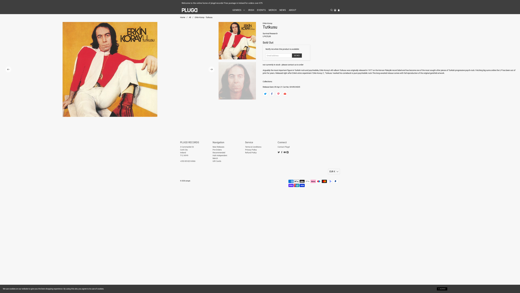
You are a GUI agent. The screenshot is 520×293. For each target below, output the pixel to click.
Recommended (219, 153)
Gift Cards (217, 161)
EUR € (332, 171)
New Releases (218, 147)
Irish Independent (220, 155)
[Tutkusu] (110, 69)
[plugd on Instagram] (287, 153)
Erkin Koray (267, 23)
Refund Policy (251, 153)
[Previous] (8, 69)
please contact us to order (292, 65)
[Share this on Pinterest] (278, 93)
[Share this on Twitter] (265, 93)
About (292, 10)
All (190, 17)
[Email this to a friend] (285, 93)
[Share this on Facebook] (271, 93)
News (283, 10)
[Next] (211, 69)
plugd (188, 181)
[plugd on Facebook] (282, 153)
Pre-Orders (217, 150)
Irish (251, 10)
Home (182, 17)
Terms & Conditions (253, 147)
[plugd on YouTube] (285, 153)
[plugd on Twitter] (279, 153)
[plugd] (190, 10)
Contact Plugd (284, 147)
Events (261, 10)
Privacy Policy (251, 150)
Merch (273, 10)
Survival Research (270, 33)
